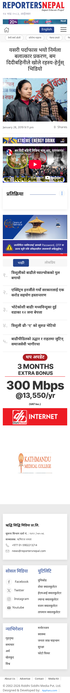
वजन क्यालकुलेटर (47, 606)
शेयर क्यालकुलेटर (47, 587)
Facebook (22, 582)
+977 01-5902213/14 (24, 545)
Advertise (25, 678)
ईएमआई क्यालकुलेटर (49, 593)
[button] (63, 29)
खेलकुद (10, 658)
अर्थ (8, 651)
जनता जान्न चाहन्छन (48, 641)
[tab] (21, 263)
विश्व (8, 664)
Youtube (18, 608)
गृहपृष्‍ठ (9, 639)
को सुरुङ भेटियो (33, 325)
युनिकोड (42, 581)
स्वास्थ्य (41, 635)
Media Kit (53, 678)
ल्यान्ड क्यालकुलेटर (48, 600)
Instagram (21, 599)
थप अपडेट (35, 357)
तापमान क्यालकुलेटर (49, 612)
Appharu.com (49, 690)
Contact (39, 678)
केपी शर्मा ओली (14, 37)
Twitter (19, 591)
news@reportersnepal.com (29, 551)
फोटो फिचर (44, 654)
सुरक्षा (41, 647)
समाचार (10, 645)
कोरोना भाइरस (35, 37)
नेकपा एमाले (54, 37)
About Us (10, 678)
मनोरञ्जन (43, 628)
